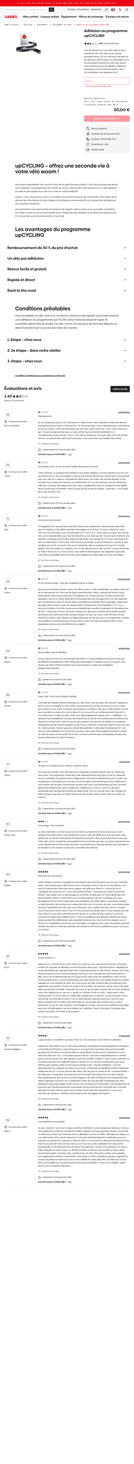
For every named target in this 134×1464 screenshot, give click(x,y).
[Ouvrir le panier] (127, 9)
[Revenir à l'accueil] (11, 16)
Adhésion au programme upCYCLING (92, 24)
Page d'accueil (11, 24)
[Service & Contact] (106, 9)
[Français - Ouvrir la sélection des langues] (113, 9)
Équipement (42, 24)
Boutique (28, 24)
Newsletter (96, 9)
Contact (71, 9)
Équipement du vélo (62, 24)
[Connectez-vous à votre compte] (120, 9)
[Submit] (51, 9)
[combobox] (29, 9)
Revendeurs (83, 9)
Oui (70, 454)
